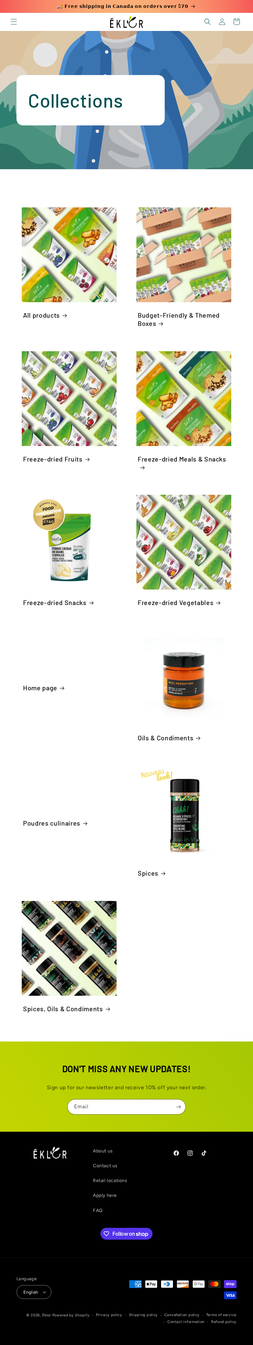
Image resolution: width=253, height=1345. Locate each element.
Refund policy (224, 1322)
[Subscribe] (178, 1107)
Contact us (105, 1166)
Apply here (105, 1195)
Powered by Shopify (71, 1315)
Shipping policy (143, 1315)
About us (103, 1151)
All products (41, 315)
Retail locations (110, 1180)
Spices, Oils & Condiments (63, 1009)
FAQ (98, 1210)
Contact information (186, 1322)
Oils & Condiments (165, 738)
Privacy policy (109, 1315)
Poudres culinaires (51, 823)
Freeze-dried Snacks (55, 602)
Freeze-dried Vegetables (175, 602)
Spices (148, 873)
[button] (14, 21)
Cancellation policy (182, 1315)
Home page (40, 688)
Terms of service (221, 1315)
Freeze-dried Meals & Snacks (182, 459)
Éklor (46, 1315)
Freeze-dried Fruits (53, 459)
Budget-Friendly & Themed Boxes (179, 319)
